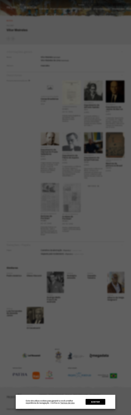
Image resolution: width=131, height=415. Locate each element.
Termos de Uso (67, 403)
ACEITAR (95, 402)
